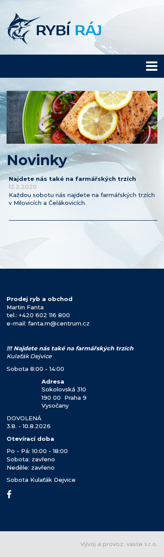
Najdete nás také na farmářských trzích (72, 178)
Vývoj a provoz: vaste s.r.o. (118, 543)
